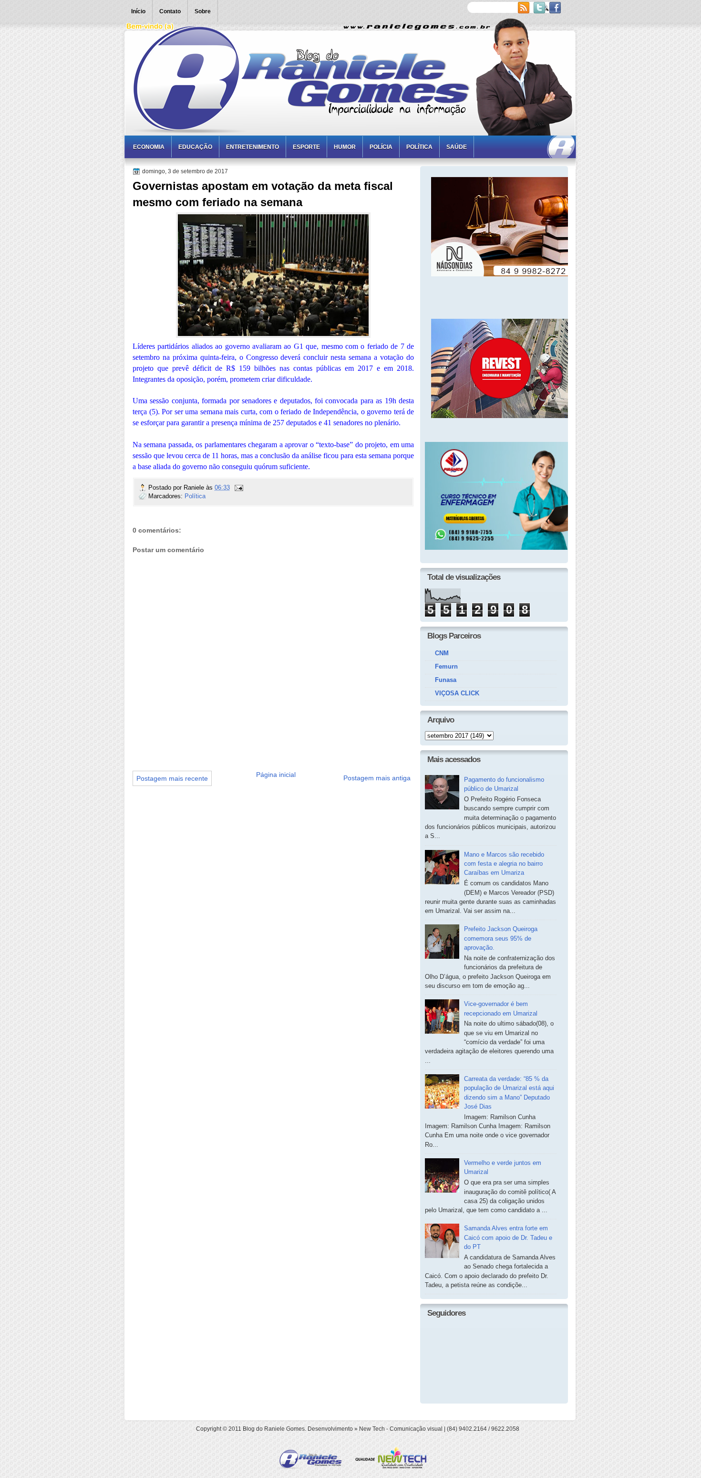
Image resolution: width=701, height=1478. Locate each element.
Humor (345, 147)
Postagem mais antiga (377, 778)
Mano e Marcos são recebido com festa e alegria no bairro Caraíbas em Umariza (504, 864)
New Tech (372, 1429)
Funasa (445, 679)
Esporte (306, 147)
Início (138, 11)
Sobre (203, 11)
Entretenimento (252, 147)
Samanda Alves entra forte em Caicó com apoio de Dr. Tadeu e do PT (508, 1237)
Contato (170, 11)
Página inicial (276, 774)
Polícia (381, 147)
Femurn (446, 666)
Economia (149, 147)
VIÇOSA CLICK (457, 693)
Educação (195, 147)
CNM (442, 653)
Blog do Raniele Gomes (274, 1429)
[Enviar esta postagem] (238, 487)
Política (419, 147)
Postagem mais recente (172, 778)
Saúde (456, 147)
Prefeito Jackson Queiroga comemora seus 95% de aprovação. (500, 938)
